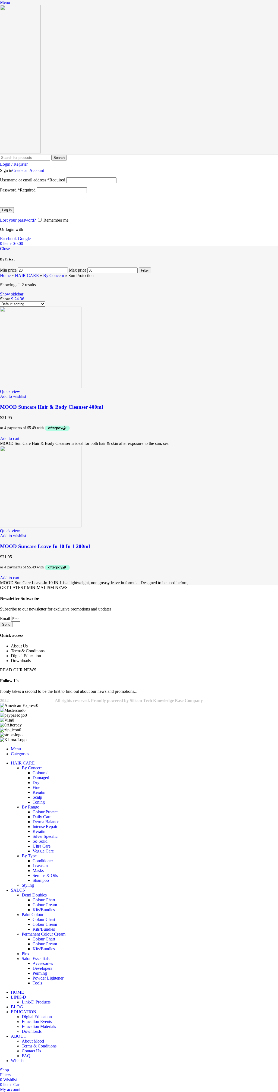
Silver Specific (45, 836)
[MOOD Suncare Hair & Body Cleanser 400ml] (40, 386)
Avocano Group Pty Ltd (32, 700)
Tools (37, 983)
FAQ (26, 1055)
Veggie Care (43, 851)
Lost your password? (18, 220)
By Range (30, 807)
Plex (25, 953)
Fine (36, 787)
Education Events (37, 1021)
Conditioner (43, 860)
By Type (29, 856)
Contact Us (31, 1051)
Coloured (41, 772)
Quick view (10, 391)
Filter (145, 270)
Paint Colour (32, 914)
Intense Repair (45, 826)
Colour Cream (45, 904)
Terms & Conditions (39, 1046)
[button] (9, 438)
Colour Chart (44, 900)
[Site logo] (20, 152)
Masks (38, 870)
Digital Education (37, 1016)
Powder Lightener (48, 978)
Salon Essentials (35, 958)
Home (5, 275)
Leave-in (40, 865)
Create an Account (28, 170)
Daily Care (42, 816)
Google (24, 238)
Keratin (39, 792)
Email (5, 618)
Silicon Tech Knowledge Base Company (166, 700)
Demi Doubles (34, 895)
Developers (42, 968)
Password (18, 190)
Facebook (9, 238)
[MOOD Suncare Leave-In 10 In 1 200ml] (40, 526)
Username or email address (32, 180)
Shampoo (41, 880)
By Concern (53, 275)
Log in (7, 210)
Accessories (43, 963)
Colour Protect (45, 812)
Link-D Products (36, 1002)
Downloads (32, 1031)
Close (5, 248)
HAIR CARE (27, 275)
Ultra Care (41, 846)
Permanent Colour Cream (43, 934)
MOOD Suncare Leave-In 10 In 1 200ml (45, 546)
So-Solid (40, 841)
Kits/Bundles (44, 909)
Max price (77, 270)
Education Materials (39, 1026)
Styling (28, 885)
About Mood (33, 1041)
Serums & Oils (45, 875)
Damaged (41, 777)
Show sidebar (11, 294)
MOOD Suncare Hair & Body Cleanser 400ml (51, 407)
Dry (36, 782)
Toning (39, 802)
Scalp (37, 797)
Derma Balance (46, 821)
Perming (40, 973)
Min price (8, 270)
